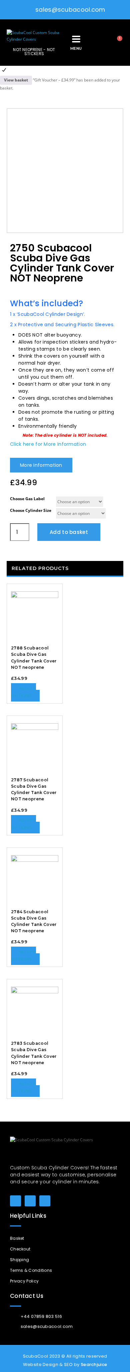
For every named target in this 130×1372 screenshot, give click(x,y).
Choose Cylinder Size (30, 510)
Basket (17, 1238)
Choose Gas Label (27, 499)
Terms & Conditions (31, 1270)
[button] (97, 42)
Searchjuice (94, 1364)
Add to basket (69, 532)
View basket (16, 80)
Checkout (20, 1249)
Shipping (19, 1259)
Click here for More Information (48, 444)
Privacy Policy (24, 1281)
